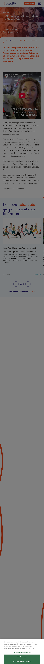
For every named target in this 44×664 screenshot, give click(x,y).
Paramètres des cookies (22, 652)
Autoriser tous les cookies (22, 661)
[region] (22, 651)
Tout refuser (22, 657)
